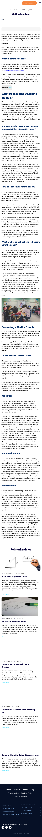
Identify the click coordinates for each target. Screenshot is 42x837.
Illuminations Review (26, 810)
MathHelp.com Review (8, 811)
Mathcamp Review (7, 802)
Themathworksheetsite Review (10, 814)
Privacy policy (13, 793)
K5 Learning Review (26, 813)
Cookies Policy (26, 793)
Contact (25, 790)
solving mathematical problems (14, 70)
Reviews (16, 790)
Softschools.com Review (28, 804)
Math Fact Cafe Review (8, 808)
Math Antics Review (26, 801)
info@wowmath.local (8, 822)
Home (8, 790)
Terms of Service (20, 797)
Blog (32, 790)
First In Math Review (26, 807)
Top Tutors (29, 3)
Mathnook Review (7, 805)
